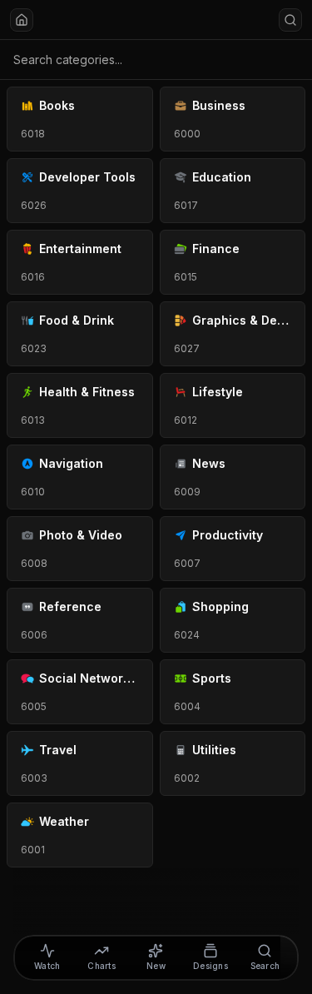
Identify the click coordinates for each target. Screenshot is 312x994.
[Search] (290, 20)
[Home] (21, 20)
